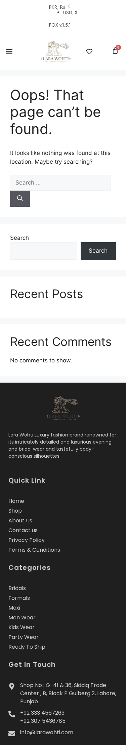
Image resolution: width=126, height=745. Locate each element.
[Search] (20, 199)
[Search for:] (60, 182)
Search (19, 237)
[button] (8, 51)
